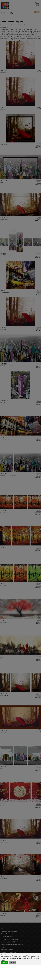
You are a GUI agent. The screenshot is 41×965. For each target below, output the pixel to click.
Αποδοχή (4, 962)
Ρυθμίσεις (13, 962)
